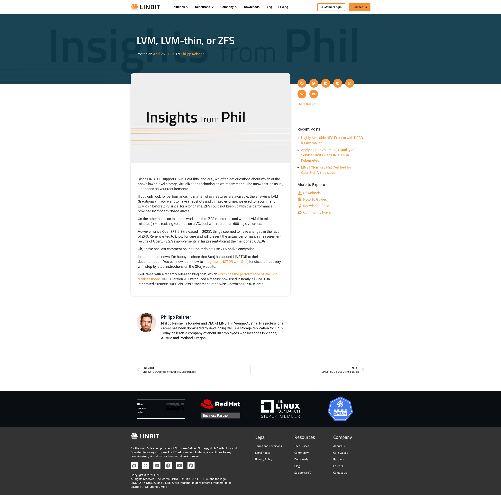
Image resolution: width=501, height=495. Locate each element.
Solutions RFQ (303, 472)
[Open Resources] (212, 7)
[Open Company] (236, 7)
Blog (297, 466)
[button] (301, 83)
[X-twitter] (145, 465)
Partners (338, 459)
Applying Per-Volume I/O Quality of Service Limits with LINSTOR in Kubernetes (327, 155)
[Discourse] (134, 465)
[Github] (191, 465)
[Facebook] (168, 465)
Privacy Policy (263, 459)
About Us (339, 446)
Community (301, 452)
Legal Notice (262, 452)
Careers (338, 466)
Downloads (301, 459)
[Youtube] (179, 465)
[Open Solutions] (187, 7)
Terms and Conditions (268, 446)
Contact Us (340, 472)
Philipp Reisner (192, 54)
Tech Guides (301, 446)
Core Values (340, 452)
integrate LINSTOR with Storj (226, 262)
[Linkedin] (156, 465)
